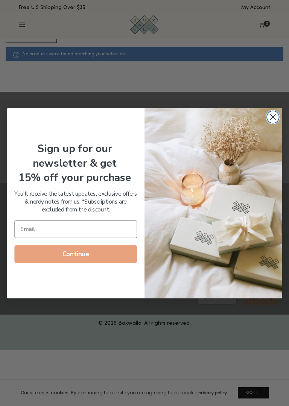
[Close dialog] (273, 117)
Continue (75, 254)
